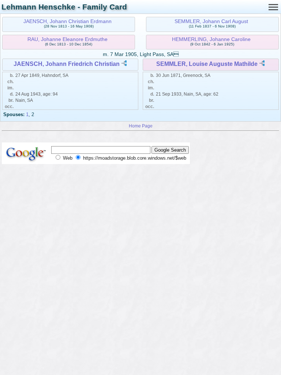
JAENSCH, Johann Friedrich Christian (67, 64)
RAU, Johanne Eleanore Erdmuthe (67, 39)
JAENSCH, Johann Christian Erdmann (67, 21)
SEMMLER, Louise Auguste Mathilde (207, 64)
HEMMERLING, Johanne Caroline (211, 39)
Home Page (141, 125)
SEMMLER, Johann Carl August (211, 21)
